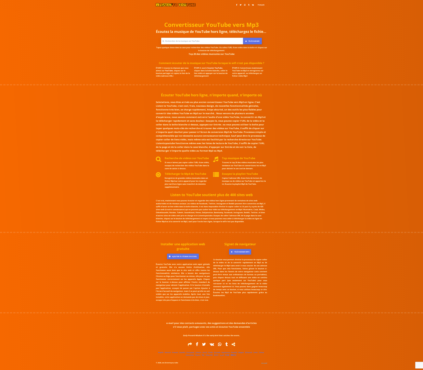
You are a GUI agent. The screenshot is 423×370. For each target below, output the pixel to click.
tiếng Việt (209, 355)
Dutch (205, 352)
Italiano (198, 352)
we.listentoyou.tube (170, 363)
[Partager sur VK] (253, 5)
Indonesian (190, 355)
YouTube (169, 70)
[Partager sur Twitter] (240, 5)
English (160, 352)
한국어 (216, 355)
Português (190, 352)
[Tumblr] (227, 345)
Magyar (241, 352)
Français (175, 352)
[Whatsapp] (220, 345)
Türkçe (261, 352)
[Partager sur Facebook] (236, 5)
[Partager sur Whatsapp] (245, 5)
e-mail (170, 323)
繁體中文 (233, 355)
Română (234, 352)
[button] (261, 5)
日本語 (227, 355)
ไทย (203, 355)
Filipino (197, 355)
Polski (210, 352)
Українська (225, 352)
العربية (222, 355)
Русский (217, 352)
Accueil (264, 363)
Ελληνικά (248, 352)
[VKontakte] (212, 345)
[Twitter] (204, 345)
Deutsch (168, 352)
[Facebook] (197, 345)
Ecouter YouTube (214, 68)
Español (182, 352)
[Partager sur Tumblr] (248, 5)
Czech (255, 352)
